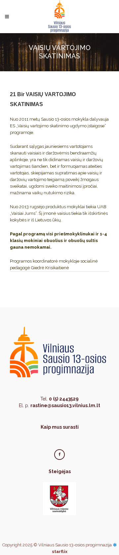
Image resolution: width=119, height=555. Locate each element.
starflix (59, 551)
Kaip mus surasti (60, 427)
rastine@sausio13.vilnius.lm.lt (65, 405)
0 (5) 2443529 (64, 398)
